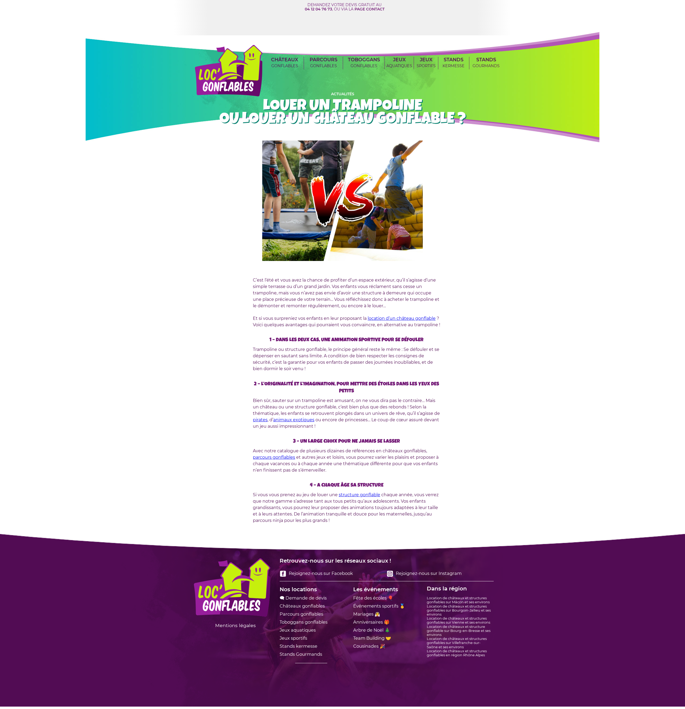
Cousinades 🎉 (369, 646)
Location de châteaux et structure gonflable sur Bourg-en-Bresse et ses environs (458, 631)
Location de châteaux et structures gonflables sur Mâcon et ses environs (458, 600)
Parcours (323, 62)
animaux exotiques (293, 419)
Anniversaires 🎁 (371, 622)
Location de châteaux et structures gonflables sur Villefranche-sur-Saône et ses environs (457, 643)
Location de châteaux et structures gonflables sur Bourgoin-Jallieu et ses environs (459, 610)
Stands (454, 62)
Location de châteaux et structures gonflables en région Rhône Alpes (457, 653)
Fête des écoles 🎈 (373, 598)
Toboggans (364, 62)
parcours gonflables (274, 457)
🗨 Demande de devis (303, 598)
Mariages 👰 (366, 614)
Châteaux (284, 62)
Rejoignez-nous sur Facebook (320, 573)
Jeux (399, 62)
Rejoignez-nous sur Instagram (428, 573)
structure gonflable (359, 494)
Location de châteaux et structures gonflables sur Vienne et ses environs (458, 620)
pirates (260, 419)
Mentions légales (235, 625)
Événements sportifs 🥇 (379, 606)
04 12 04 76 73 (318, 9)
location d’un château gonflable (402, 318)
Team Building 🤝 (372, 638)
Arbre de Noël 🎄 (371, 630)
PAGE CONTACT (370, 9)
